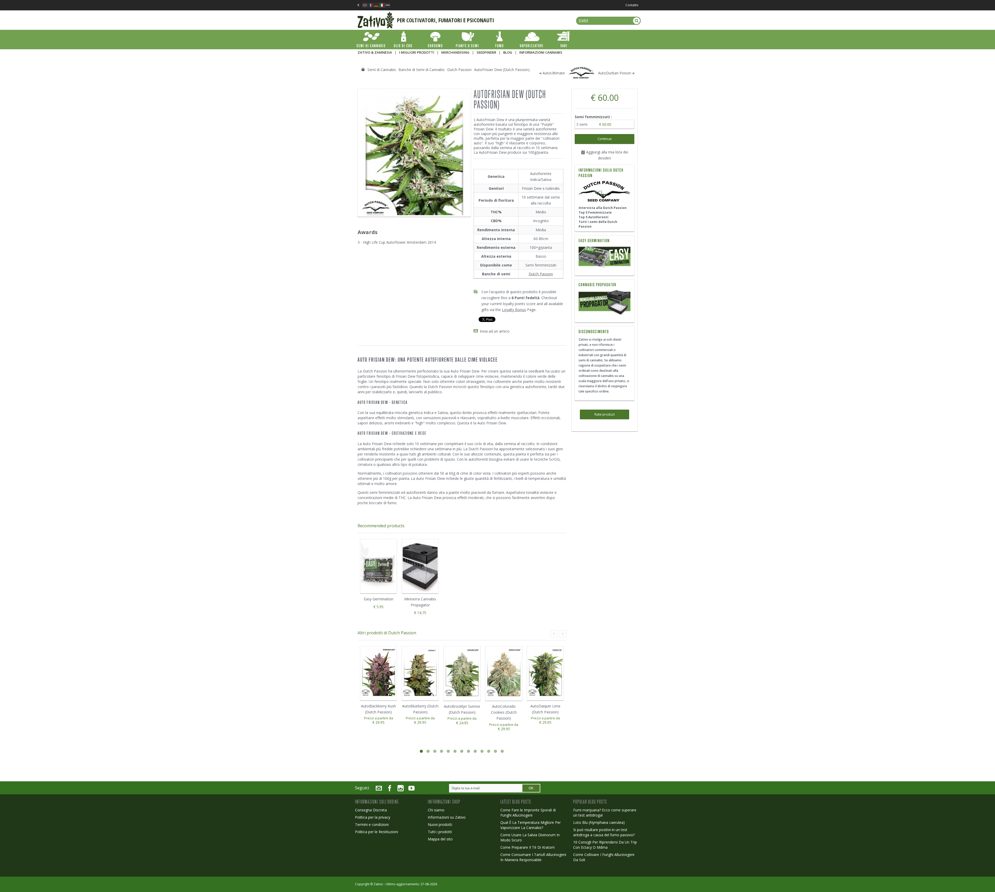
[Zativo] (376, 14)
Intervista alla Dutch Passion (603, 208)
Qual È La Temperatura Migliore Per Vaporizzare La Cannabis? (530, 825)
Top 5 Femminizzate (595, 212)
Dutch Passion (541, 273)
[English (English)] (365, 4)
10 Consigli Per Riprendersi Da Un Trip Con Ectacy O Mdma (605, 845)
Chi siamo (436, 809)
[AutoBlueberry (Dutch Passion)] (420, 673)
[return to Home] (363, 69)
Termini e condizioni (372, 824)
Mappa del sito (440, 839)
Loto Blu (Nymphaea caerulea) (599, 822)
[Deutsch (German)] (376, 4)
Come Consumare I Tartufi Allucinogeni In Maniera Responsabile (533, 857)
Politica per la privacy (372, 817)
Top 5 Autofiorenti (593, 217)
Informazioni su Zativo (447, 817)
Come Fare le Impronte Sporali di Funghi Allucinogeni (528, 812)
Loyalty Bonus (514, 309)
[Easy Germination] (604, 257)
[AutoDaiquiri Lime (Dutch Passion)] (545, 673)
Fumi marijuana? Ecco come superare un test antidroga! (604, 812)
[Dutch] (387, 4)
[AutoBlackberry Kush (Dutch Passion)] (378, 673)
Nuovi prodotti (440, 824)
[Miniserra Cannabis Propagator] (604, 303)
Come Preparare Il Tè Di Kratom (527, 847)
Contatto (632, 5)
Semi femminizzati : (594, 116)
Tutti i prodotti (440, 831)
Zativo (378, 884)
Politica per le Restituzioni (376, 831)
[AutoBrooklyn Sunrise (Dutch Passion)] (462, 673)
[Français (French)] (370, 4)
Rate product (604, 414)
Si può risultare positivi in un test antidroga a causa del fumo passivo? (604, 832)
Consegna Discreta (371, 809)
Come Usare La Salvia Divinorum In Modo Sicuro (530, 837)
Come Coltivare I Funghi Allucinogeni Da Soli (603, 857)
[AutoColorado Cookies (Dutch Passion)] (503, 673)
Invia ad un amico (494, 331)
